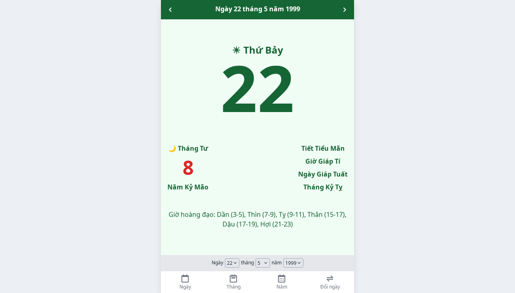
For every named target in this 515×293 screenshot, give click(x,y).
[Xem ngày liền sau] (344, 10)
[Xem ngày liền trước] (170, 10)
